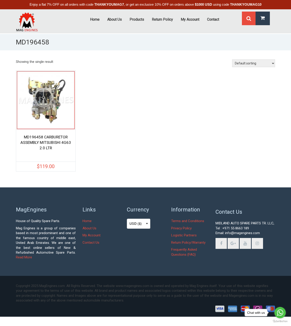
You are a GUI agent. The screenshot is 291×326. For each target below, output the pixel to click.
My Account (91, 235)
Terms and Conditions (187, 221)
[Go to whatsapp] (280, 312)
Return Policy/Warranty (188, 242)
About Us (89, 228)
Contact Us (91, 242)
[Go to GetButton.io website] (280, 321)
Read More (24, 257)
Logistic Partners (184, 235)
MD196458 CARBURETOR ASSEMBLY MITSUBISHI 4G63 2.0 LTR (45, 142)
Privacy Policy (181, 228)
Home (87, 221)
